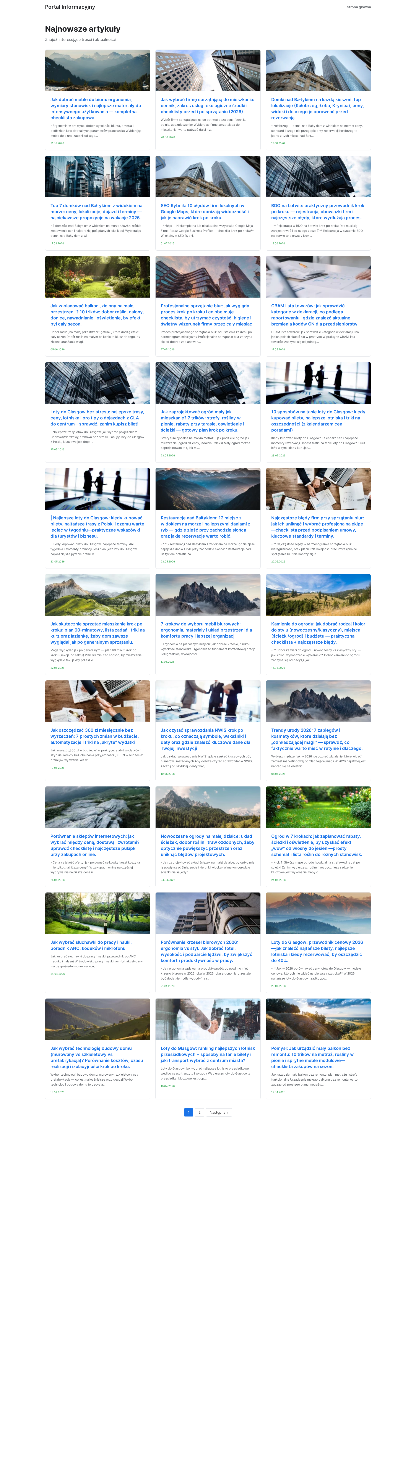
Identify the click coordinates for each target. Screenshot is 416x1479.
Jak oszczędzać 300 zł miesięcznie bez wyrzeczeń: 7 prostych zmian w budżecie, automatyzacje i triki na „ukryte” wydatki (94, 736)
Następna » (219, 1112)
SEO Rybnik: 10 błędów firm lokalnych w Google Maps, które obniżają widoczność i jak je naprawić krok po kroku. (205, 211)
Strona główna (359, 7)
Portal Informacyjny (70, 7)
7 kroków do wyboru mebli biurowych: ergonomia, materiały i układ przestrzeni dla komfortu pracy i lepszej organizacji (206, 630)
